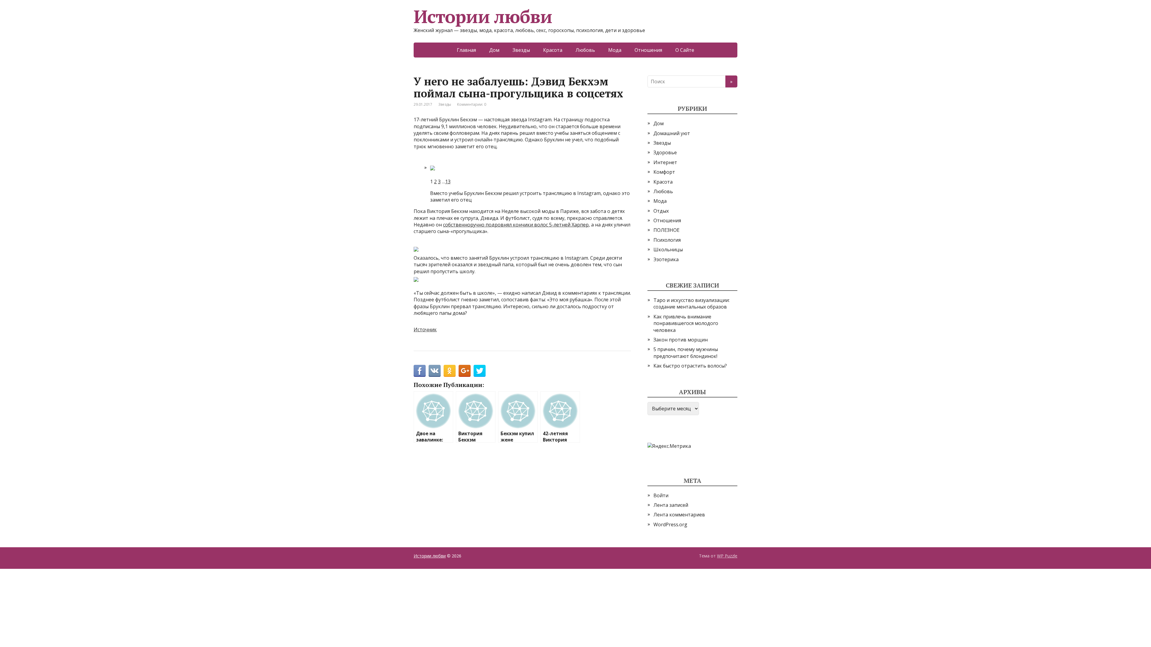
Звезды (521, 50)
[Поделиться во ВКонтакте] (435, 371)
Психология (667, 240)
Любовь (585, 50)
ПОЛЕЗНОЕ (666, 230)
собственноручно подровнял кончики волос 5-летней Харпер (516, 224)
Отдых (661, 211)
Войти (660, 495)
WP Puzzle (727, 556)
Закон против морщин (680, 339)
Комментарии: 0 (471, 104)
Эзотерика (666, 259)
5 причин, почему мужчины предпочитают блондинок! (685, 352)
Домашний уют (671, 133)
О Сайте (684, 50)
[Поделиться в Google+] (465, 371)
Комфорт (664, 172)
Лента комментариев (679, 514)
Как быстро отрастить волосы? (690, 365)
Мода (614, 50)
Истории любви (483, 16)
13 (448, 181)
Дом (494, 50)
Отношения (648, 50)
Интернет (665, 162)
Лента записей (670, 505)
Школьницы (668, 249)
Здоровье (665, 152)
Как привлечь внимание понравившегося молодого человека (685, 323)
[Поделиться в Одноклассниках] (450, 371)
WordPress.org (670, 524)
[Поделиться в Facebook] (420, 371)
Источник (425, 329)
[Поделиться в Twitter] (480, 371)
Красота (552, 50)
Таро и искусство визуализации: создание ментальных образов (691, 303)
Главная (466, 50)
